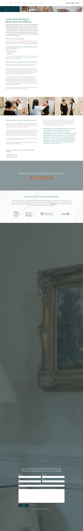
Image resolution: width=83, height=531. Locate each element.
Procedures (17, 3)
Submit (24, 505)
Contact (42, 3)
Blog (36, 3)
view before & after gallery (41, 178)
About (11, 3)
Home (6, 3)
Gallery (25, 3)
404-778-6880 (70, 3)
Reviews (31, 3)
